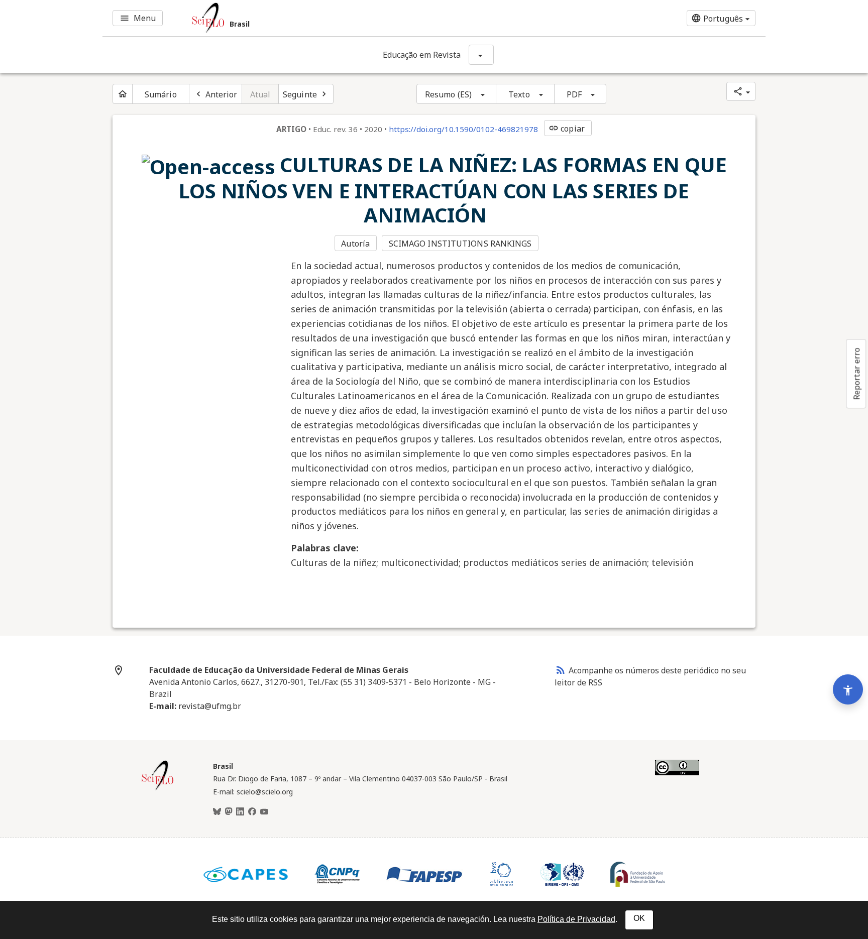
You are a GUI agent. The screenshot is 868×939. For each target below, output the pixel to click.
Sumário (161, 94)
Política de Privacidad (576, 919)
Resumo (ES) (448, 94)
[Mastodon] (228, 811)
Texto (519, 94)
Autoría (355, 243)
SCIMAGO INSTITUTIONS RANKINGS (460, 243)
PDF (574, 94)
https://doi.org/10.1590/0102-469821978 (463, 129)
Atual (260, 94)
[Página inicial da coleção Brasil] (158, 788)
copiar (567, 128)
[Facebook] (252, 811)
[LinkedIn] (240, 811)
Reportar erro (856, 373)
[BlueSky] (217, 811)
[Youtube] (264, 811)
